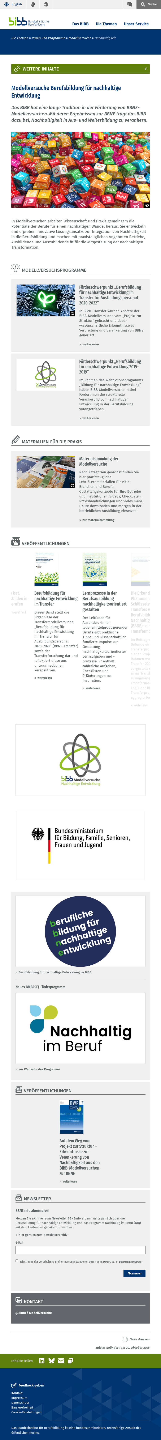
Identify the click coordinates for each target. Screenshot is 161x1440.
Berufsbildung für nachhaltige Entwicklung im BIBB (55, 972)
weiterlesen (90, 344)
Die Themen (106, 24)
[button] (80, 69)
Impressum (19, 1398)
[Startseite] (35, 21)
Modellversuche (80, 38)
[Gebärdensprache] (33, 4)
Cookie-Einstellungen (26, 1412)
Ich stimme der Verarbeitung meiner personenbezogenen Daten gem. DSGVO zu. (67, 1262)
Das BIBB (80, 24)
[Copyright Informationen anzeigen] (147, 205)
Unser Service (136, 24)
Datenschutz (20, 1403)
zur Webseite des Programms (39, 1069)
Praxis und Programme (48, 38)
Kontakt (16, 1393)
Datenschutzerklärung (130, 1261)
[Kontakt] (129, 4)
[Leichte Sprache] (46, 4)
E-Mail (19, 1242)
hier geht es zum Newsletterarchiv (43, 1235)
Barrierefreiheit (22, 1407)
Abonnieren (134, 1273)
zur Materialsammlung (98, 520)
